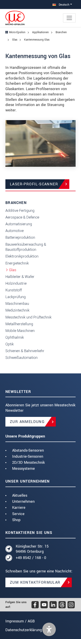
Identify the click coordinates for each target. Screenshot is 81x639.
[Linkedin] (53, 604)
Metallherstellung (19, 324)
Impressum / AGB (20, 621)
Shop (16, 520)
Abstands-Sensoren (28, 450)
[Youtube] (44, 604)
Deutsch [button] (63, 4)
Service (18, 513)
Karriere (18, 507)
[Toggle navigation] (69, 17)
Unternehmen (23, 501)
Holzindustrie (16, 283)
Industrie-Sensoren (27, 456)
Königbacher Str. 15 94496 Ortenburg (32, 549)
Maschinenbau (17, 303)
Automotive (14, 230)
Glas (12, 270)
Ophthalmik (14, 337)
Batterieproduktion (20, 237)
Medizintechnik (17, 310)
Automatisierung (18, 224)
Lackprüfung (15, 296)
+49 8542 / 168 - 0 (31, 557)
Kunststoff (13, 290)
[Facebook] (35, 604)
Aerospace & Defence (22, 217)
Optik (9, 344)
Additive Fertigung (19, 210)
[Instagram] (71, 604)
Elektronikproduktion (21, 256)
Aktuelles (19, 495)
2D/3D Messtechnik (28, 462)
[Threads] (62, 604)
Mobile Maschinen (20, 330)
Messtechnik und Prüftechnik (28, 317)
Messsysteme (23, 468)
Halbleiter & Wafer (19, 276)
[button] (49, 629)
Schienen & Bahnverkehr (24, 350)
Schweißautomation (21, 357)
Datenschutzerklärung (23, 630)
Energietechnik (17, 263)
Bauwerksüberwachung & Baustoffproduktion (25, 247)
